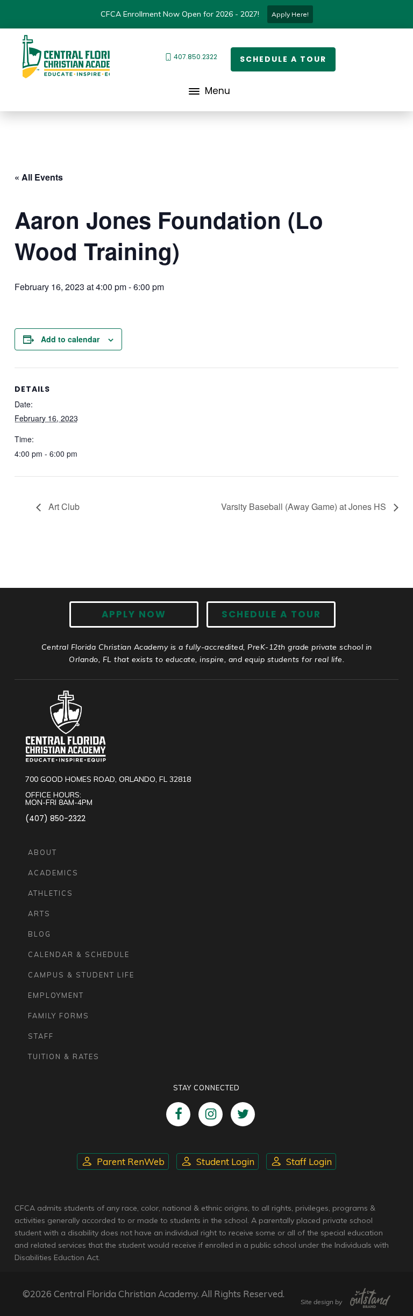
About (42, 852)
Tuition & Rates (63, 1056)
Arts (39, 913)
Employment (56, 995)
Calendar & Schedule (79, 954)
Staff (41, 1036)
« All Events (39, 177)
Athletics (50, 893)
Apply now (134, 614)
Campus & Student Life (81, 974)
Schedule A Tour (271, 614)
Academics (53, 872)
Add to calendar (70, 339)
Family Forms (58, 1015)
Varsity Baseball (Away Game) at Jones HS (304, 506)
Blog (39, 934)
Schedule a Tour (283, 59)
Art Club (63, 506)
